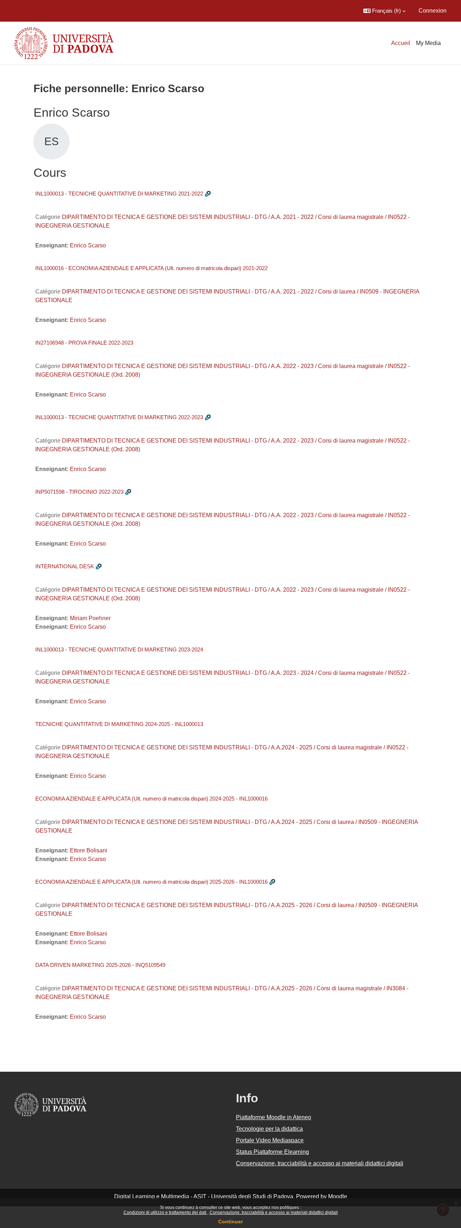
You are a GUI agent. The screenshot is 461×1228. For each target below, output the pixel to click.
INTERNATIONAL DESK (64, 566)
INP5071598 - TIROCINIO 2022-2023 (79, 492)
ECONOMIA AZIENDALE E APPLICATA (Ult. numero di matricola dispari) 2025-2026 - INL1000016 (151, 882)
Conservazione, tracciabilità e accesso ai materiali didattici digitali (274, 1212)
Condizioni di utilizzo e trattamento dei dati (165, 1212)
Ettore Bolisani (88, 850)
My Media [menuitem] (428, 43)
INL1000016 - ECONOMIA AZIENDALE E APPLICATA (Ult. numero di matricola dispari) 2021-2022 (151, 268)
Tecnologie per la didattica (269, 1129)
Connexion (433, 11)
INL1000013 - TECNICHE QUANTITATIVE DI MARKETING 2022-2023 (119, 417)
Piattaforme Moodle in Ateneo (273, 1117)
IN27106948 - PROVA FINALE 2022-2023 (84, 343)
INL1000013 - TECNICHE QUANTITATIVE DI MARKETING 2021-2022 (119, 194)
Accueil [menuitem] (400, 43)
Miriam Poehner (90, 618)
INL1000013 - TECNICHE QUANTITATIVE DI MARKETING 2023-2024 (119, 649)
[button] (384, 11)
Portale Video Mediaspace (270, 1140)
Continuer (230, 1221)
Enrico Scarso (88, 245)
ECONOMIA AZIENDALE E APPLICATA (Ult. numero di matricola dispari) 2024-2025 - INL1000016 (151, 798)
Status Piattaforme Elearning (272, 1152)
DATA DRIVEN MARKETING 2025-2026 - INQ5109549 (100, 965)
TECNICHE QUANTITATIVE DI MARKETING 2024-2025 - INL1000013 (119, 724)
